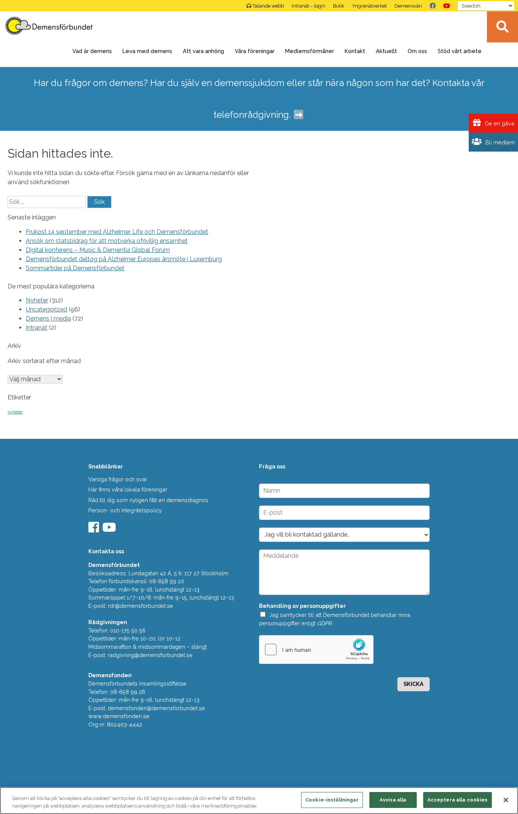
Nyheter (37, 300)
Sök (502, 26)
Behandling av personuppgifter (304, 606)
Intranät (36, 327)
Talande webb (268, 6)
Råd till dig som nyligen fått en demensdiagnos (148, 500)
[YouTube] (447, 5)
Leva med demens (147, 51)
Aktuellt (386, 51)
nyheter (15, 412)
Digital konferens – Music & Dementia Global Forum (98, 250)
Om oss (417, 51)
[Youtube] (110, 529)
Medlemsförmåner (309, 51)
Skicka (413, 684)
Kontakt (355, 51)
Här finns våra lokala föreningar (127, 489)
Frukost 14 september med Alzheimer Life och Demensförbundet (117, 231)
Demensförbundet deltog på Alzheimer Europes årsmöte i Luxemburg (124, 259)
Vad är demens (92, 51)
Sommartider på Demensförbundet (75, 268)
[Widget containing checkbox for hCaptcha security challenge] (316, 649)
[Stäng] (506, 800)
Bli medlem (499, 142)
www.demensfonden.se (118, 716)
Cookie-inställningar (332, 800)
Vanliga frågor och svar (117, 479)
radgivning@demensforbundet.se (150, 655)
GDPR (324, 623)
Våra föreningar (255, 51)
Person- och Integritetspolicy (125, 510)
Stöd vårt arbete (460, 51)
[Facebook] (433, 5)
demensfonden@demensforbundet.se (156, 708)
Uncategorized (46, 309)
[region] (259, 800)
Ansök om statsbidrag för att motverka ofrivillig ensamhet (107, 240)
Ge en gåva (498, 123)
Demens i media (48, 318)
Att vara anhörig (203, 51)
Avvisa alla (393, 800)
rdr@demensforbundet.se (140, 606)
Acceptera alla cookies (457, 800)
